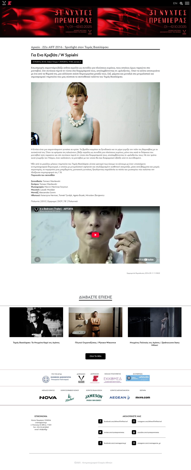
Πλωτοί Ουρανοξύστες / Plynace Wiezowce (95, 343)
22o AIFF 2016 (52, 47)
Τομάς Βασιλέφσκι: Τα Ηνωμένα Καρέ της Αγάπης (36, 343)
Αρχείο (35, 47)
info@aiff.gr (43, 429)
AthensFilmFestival (116, 421)
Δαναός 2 (77, 62)
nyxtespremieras (114, 432)
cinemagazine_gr (149, 443)
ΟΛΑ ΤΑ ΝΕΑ (95, 356)
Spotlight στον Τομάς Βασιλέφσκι (87, 47)
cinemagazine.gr (115, 443)
